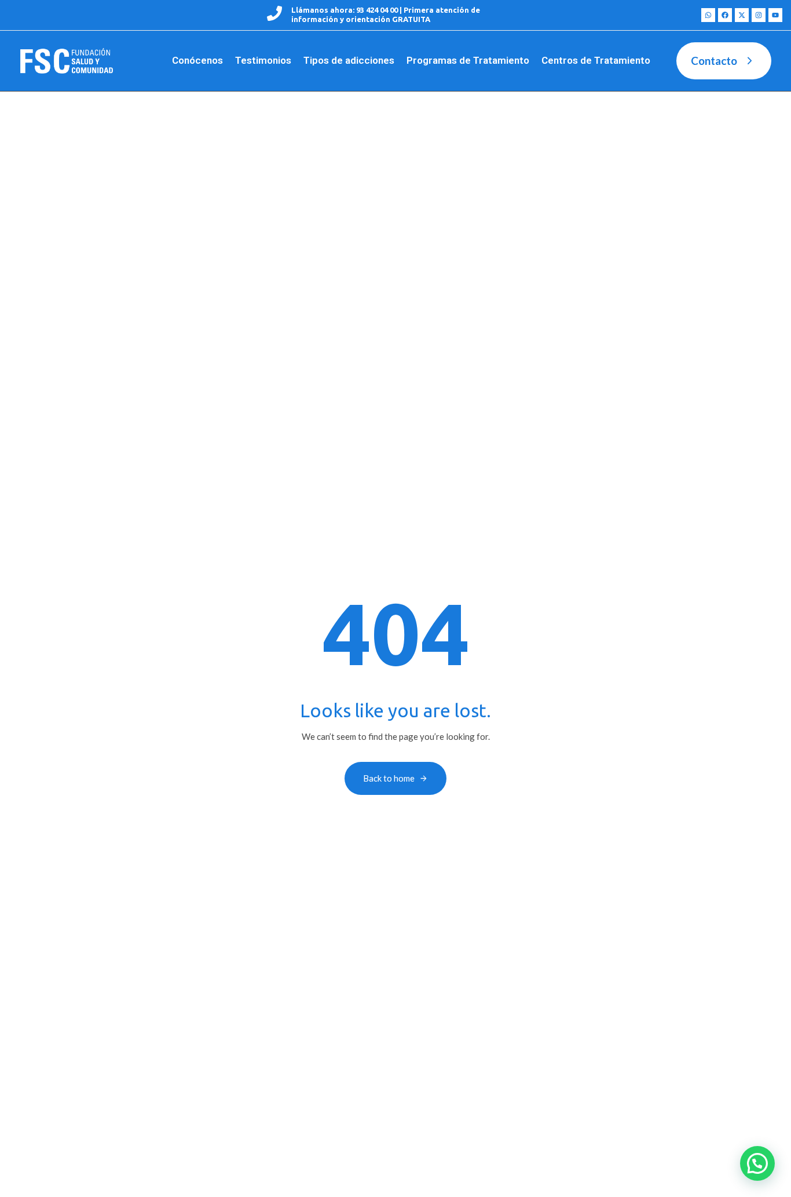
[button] (757, 1163)
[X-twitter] (742, 15)
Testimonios (263, 60)
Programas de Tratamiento (468, 60)
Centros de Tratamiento (595, 60)
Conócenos (197, 60)
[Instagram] (759, 15)
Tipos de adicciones (348, 60)
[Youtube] (775, 15)
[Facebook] (725, 15)
